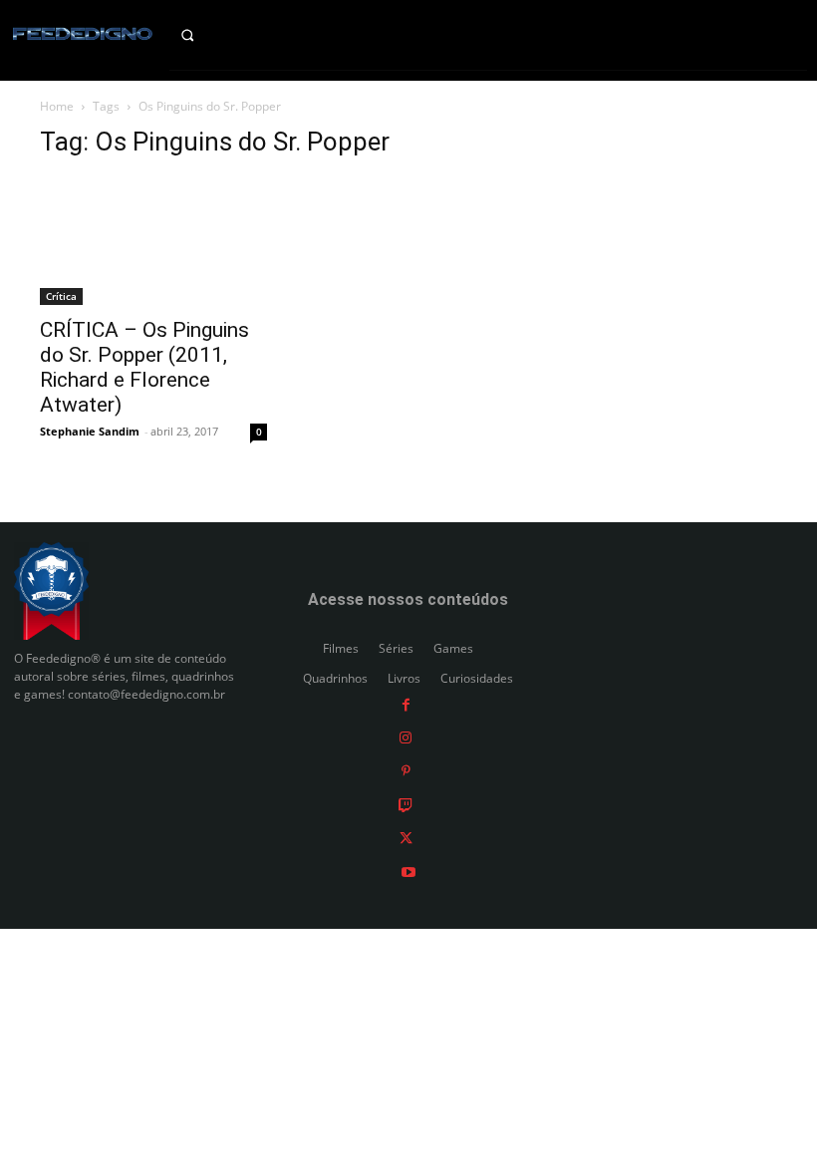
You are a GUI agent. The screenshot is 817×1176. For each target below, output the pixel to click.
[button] (204, 35)
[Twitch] (405, 803)
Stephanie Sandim (89, 431)
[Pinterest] (406, 770)
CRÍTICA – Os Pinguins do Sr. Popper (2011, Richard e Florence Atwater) (144, 367)
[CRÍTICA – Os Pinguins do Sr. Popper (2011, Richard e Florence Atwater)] (153, 241)
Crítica (61, 296)
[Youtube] (408, 870)
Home (57, 106)
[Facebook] (406, 703)
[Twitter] (406, 837)
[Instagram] (405, 737)
